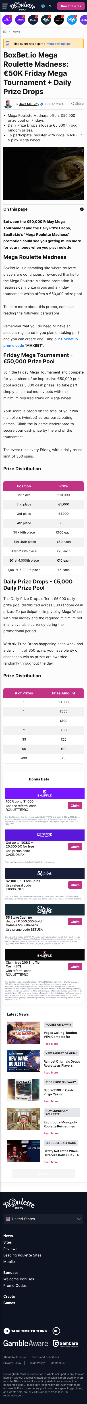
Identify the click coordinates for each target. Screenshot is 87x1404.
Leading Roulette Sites (22, 1255)
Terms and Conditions (45, 1357)
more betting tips (58, 43)
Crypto (9, 1296)
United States (23, 1219)
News (8, 1236)
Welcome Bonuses (18, 1279)
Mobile (9, 1261)
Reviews (10, 1248)
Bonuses (11, 1272)
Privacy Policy (12, 1363)
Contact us (57, 1363)
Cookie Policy (36, 1363)
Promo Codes (15, 1285)
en (49, 6)
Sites (7, 1242)
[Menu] (5, 6)
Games (9, 1303)
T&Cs (7, 824)
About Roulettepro (14, 1357)
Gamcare (44, 1392)
